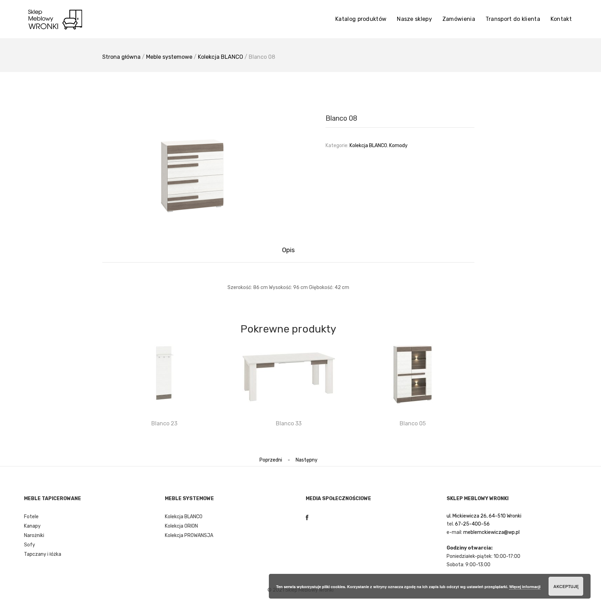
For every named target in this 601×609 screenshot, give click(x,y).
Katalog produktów (360, 19)
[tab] (288, 250)
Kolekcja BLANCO (220, 57)
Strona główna (121, 57)
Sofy (29, 545)
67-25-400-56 (472, 524)
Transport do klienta (513, 19)
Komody (398, 146)
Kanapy (32, 526)
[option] (192, 169)
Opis (288, 250)
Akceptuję (566, 586)
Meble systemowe (169, 57)
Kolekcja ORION (181, 526)
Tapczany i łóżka (42, 554)
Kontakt (561, 19)
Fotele (31, 517)
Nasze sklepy (414, 19)
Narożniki (34, 535)
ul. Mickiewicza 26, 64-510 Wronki (484, 516)
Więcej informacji (524, 586)
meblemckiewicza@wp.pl (491, 532)
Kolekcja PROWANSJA (189, 535)
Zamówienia (458, 19)
